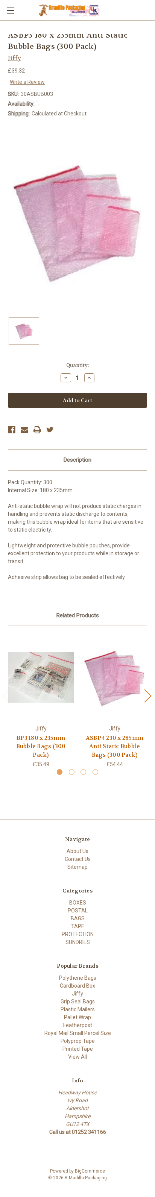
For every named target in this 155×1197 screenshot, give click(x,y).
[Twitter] (50, 429)
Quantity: (77, 365)
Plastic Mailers (78, 1009)
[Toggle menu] (10, 10)
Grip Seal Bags (78, 1002)
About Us (77, 851)
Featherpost (77, 1025)
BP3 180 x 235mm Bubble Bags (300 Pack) (41, 746)
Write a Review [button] (27, 82)
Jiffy (77, 994)
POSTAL (78, 911)
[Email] (24, 429)
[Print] (37, 429)
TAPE (77, 926)
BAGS (78, 918)
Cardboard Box (77, 986)
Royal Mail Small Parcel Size (77, 1033)
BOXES (77, 903)
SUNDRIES (77, 942)
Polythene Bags (77, 978)
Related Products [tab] (77, 615)
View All (77, 1057)
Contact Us (78, 859)
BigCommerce (90, 1171)
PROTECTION (78, 934)
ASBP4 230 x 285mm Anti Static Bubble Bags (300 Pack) (114, 746)
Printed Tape (77, 1049)
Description (77, 459)
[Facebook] (11, 429)
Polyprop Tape (78, 1041)
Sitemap (77, 867)
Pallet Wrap (77, 1017)
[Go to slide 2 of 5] (147, 695)
